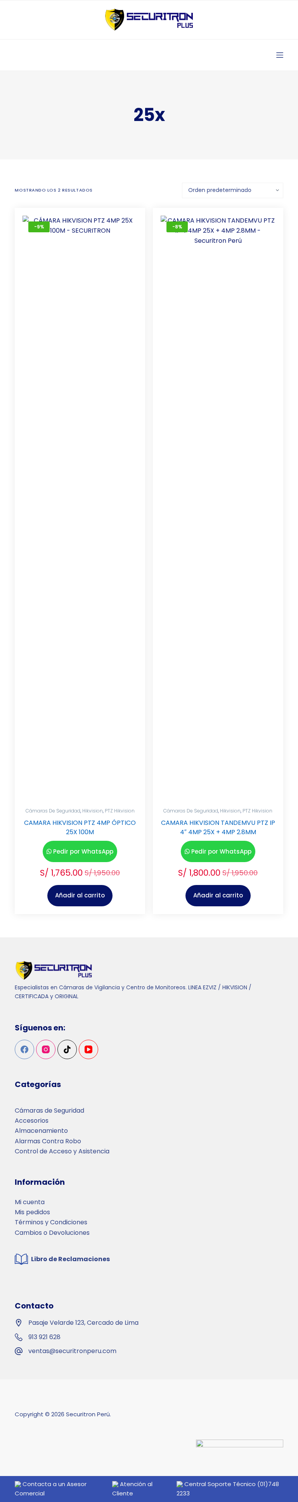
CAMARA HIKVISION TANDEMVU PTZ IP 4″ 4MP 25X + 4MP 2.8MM (218, 827)
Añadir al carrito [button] (80, 895)
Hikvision (92, 810)
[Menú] (279, 55)
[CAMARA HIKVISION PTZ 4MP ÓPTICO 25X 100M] (80, 506)
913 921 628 (44, 1337)
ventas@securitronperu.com (72, 1350)
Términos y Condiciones (51, 1222)
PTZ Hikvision (120, 810)
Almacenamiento (41, 1130)
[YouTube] (88, 1049)
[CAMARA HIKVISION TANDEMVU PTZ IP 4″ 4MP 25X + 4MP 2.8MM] (218, 506)
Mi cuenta (30, 1202)
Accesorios (32, 1120)
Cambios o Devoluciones (52, 1232)
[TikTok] (67, 1049)
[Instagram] (45, 1049)
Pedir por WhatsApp (83, 851)
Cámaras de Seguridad (53, 810)
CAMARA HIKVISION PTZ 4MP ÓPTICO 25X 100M (80, 827)
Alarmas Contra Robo (48, 1141)
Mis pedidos (32, 1212)
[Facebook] (24, 1049)
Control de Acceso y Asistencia (62, 1151)
